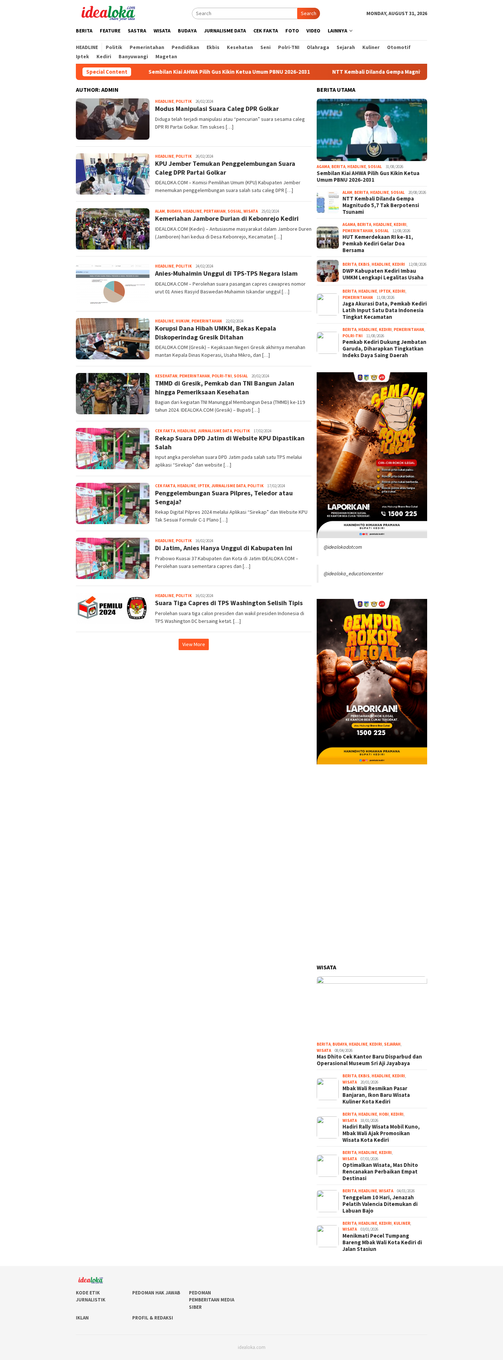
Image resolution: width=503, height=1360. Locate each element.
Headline (164, 101)
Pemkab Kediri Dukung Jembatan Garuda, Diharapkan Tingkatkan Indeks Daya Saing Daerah (384, 349)
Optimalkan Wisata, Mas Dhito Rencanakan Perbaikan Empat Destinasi (380, 1172)
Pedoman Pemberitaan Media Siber (211, 1300)
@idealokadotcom (343, 547)
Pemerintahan (206, 321)
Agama (323, 166)
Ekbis (364, 264)
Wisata (250, 211)
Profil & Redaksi (152, 1318)
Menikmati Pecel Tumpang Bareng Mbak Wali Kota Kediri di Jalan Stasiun (382, 1242)
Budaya (174, 211)
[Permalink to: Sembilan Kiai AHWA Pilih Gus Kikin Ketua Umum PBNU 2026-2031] (372, 130)
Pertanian (215, 211)
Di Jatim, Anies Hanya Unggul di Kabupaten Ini (223, 548)
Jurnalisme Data (215, 430)
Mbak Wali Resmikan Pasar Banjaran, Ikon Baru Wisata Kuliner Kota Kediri (376, 1095)
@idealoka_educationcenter (353, 573)
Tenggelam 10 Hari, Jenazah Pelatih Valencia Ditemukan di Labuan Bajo (380, 1204)
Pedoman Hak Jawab (156, 1293)
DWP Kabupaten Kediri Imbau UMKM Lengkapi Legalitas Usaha (382, 274)
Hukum (183, 321)
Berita (338, 166)
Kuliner (402, 1223)
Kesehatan (166, 376)
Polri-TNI (222, 376)
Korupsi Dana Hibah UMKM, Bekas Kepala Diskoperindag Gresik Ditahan (215, 332)
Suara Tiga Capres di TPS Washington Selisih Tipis (229, 603)
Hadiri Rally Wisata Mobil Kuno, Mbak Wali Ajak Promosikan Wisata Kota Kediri (381, 1133)
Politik (184, 101)
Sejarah (392, 1044)
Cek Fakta (165, 430)
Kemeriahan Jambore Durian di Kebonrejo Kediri (227, 218)
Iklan (82, 1318)
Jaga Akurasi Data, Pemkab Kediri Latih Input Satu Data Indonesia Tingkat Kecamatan (384, 310)
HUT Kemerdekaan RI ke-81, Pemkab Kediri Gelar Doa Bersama (377, 244)
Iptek (204, 485)
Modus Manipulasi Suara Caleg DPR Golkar (217, 108)
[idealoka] (108, 12)
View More (193, 644)
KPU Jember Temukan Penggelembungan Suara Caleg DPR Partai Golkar (225, 167)
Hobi (384, 1114)
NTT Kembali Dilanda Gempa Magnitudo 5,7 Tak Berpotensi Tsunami (379, 72)
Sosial (235, 211)
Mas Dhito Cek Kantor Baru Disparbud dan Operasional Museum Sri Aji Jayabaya (369, 1060)
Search (308, 13)
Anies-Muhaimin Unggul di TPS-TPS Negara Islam (226, 273)
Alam (160, 211)
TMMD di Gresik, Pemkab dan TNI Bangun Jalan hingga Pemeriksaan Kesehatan (224, 387)
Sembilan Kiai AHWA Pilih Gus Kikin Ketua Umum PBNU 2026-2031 (191, 72)
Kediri (400, 224)
